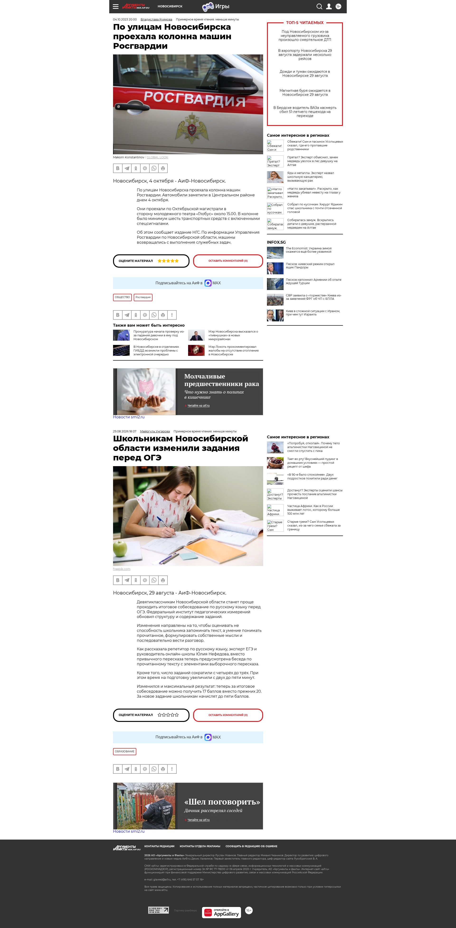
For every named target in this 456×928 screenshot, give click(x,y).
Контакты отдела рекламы (200, 846)
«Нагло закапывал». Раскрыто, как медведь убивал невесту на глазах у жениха (314, 192)
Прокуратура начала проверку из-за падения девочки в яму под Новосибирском (159, 335)
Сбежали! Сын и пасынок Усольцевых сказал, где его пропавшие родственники (315, 145)
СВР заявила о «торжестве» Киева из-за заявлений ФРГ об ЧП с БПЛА (314, 297)
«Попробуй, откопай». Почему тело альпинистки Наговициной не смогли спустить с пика (313, 447)
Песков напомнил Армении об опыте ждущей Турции (313, 281)
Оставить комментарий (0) (228, 260)
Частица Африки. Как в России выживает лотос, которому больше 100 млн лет (313, 509)
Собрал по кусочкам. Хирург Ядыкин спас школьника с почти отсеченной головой (314, 208)
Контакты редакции (159, 846)
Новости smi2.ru (129, 417)
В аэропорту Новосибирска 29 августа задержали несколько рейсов (305, 55)
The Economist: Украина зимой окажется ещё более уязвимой (309, 250)
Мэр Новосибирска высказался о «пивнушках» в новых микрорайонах (233, 335)
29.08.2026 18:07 (124, 431)
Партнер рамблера (185, 910)
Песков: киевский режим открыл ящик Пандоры (310, 265)
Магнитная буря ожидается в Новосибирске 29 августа (305, 93)
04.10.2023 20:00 (125, 19)
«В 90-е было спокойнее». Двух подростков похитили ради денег (312, 476)
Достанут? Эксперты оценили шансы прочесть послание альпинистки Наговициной (314, 494)
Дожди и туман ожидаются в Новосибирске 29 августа (305, 74)
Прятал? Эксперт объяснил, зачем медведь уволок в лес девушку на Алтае (312, 161)
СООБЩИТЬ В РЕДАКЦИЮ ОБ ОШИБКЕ (251, 846)
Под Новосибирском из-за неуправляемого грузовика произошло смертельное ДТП (305, 36)
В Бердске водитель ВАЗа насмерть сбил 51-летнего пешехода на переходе (305, 112)
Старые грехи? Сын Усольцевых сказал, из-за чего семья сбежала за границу (314, 525)
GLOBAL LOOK (157, 157)
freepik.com (121, 569)
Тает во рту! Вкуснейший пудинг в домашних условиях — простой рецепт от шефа (312, 462)
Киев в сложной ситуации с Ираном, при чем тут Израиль (313, 312)
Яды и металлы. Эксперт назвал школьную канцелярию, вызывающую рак (310, 176)
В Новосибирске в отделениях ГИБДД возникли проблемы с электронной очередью (156, 350)
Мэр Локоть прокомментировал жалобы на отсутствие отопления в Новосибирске (234, 350)
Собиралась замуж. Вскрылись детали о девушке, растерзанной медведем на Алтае (311, 223)
